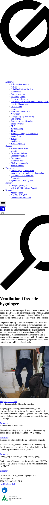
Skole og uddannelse (20, 163)
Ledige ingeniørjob (19, 185)
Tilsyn (13, 131)
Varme (13, 138)
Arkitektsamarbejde (19, 148)
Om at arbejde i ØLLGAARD (24, 188)
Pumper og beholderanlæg (22, 121)
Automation (16, 92)
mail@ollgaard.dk (7, 484)
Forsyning (9, 168)
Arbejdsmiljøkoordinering (22, 89)
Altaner (14, 87)
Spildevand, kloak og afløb (22, 180)
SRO (13, 126)
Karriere (9, 183)
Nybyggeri (15, 114)
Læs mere (4, 423)
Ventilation (15, 141)
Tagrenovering (17, 128)
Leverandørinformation (21, 197)
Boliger (14, 151)
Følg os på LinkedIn (8, 401)
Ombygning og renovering (22, 116)
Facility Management (20, 104)
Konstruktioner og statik (21, 111)
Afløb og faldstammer (20, 84)
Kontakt (8, 190)
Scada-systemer (17, 124)
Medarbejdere (17, 193)
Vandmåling (16, 136)
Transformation (17, 165)
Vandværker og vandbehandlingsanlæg (27, 173)
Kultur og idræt (17, 161)
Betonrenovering (18, 94)
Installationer (16, 106)
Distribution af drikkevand (22, 175)
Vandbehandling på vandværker (24, 133)
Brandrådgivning (18, 96)
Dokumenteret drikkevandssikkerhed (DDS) (30, 101)
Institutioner (16, 158)
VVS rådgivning (18, 143)
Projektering (16, 119)
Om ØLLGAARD (19, 195)
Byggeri (8, 146)
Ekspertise (9, 82)
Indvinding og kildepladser (22, 170)
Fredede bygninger (19, 156)
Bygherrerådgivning (19, 99)
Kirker (13, 109)
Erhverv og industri (19, 153)
